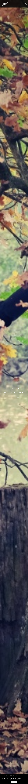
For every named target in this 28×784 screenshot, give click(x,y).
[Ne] (26, 779)
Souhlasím (14, 781)
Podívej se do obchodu (14, 397)
